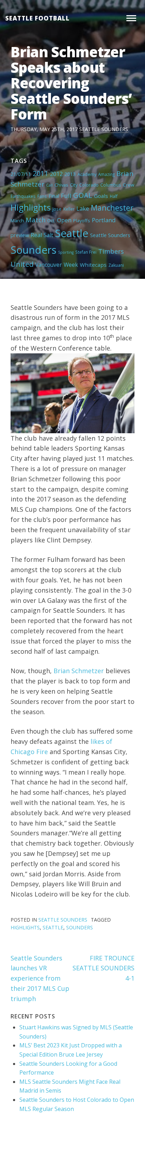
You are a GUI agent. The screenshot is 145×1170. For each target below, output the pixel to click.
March (17, 220)
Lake (82, 208)
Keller (69, 209)
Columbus (110, 185)
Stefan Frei (85, 252)
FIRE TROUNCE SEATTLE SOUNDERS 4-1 (103, 968)
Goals (101, 195)
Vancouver (48, 265)
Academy (86, 174)
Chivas (61, 185)
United (22, 264)
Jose (57, 209)
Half (114, 196)
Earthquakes (23, 196)
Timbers (111, 251)
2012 (56, 174)
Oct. (51, 220)
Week (71, 265)
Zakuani (116, 265)
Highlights (31, 207)
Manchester (112, 207)
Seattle (71, 233)
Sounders (33, 250)
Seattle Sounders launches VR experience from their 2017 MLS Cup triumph (40, 978)
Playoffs (81, 220)
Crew (128, 185)
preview (20, 235)
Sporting (66, 252)
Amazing (106, 174)
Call (49, 185)
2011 (40, 173)
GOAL (82, 195)
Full (66, 196)
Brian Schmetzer (78, 670)
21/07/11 (21, 174)
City (73, 185)
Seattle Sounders (103, 129)
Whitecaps (93, 264)
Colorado (89, 185)
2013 (70, 174)
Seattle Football (37, 18)
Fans (42, 196)
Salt (48, 235)
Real (36, 235)
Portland (104, 220)
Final (54, 195)
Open (64, 220)
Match (35, 219)
